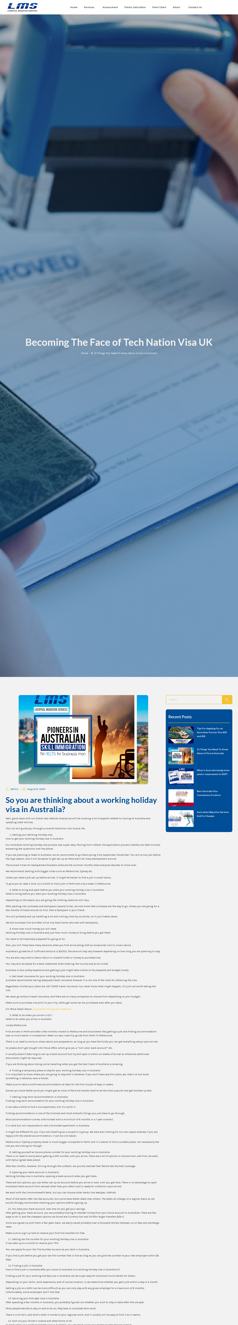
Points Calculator (135, 7)
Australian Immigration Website (52, 1009)
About (176, 7)
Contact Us (195, 7)
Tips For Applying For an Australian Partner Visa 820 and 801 (212, 732)
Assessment (110, 7)
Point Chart (159, 7)
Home (73, 7)
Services (89, 7)
